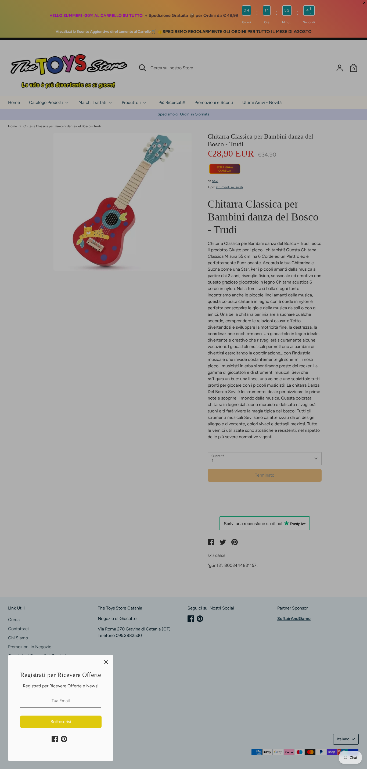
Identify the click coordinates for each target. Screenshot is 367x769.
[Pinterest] (64, 739)
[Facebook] (55, 739)
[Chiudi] (106, 662)
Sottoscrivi (61, 721)
